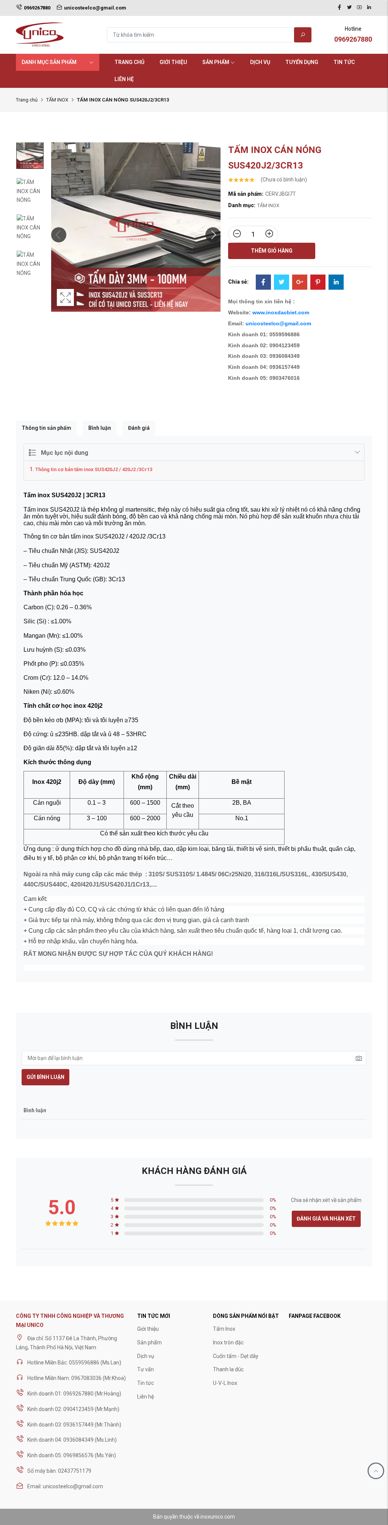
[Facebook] (339, 8)
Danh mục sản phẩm (49, 62)
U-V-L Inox (225, 1383)
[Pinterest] (317, 283)
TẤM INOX (57, 100)
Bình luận (99, 428)
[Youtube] (359, 8)
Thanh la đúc (228, 1369)
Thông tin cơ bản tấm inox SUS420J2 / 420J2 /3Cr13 (93, 469)
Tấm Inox (224, 1329)
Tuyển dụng (301, 62)
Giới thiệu (173, 62)
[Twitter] (349, 8)
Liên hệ (124, 79)
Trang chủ (129, 62)
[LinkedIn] (336, 283)
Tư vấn (145, 1369)
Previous (58, 234)
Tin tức (344, 62)
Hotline (353, 34)
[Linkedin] (369, 8)
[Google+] (299, 283)
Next (213, 234)
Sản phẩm (215, 62)
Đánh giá (139, 428)
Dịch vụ (260, 62)
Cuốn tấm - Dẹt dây (235, 1356)
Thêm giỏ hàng (272, 251)
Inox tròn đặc (228, 1342)
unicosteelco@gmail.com (278, 323)
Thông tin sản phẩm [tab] (46, 428)
